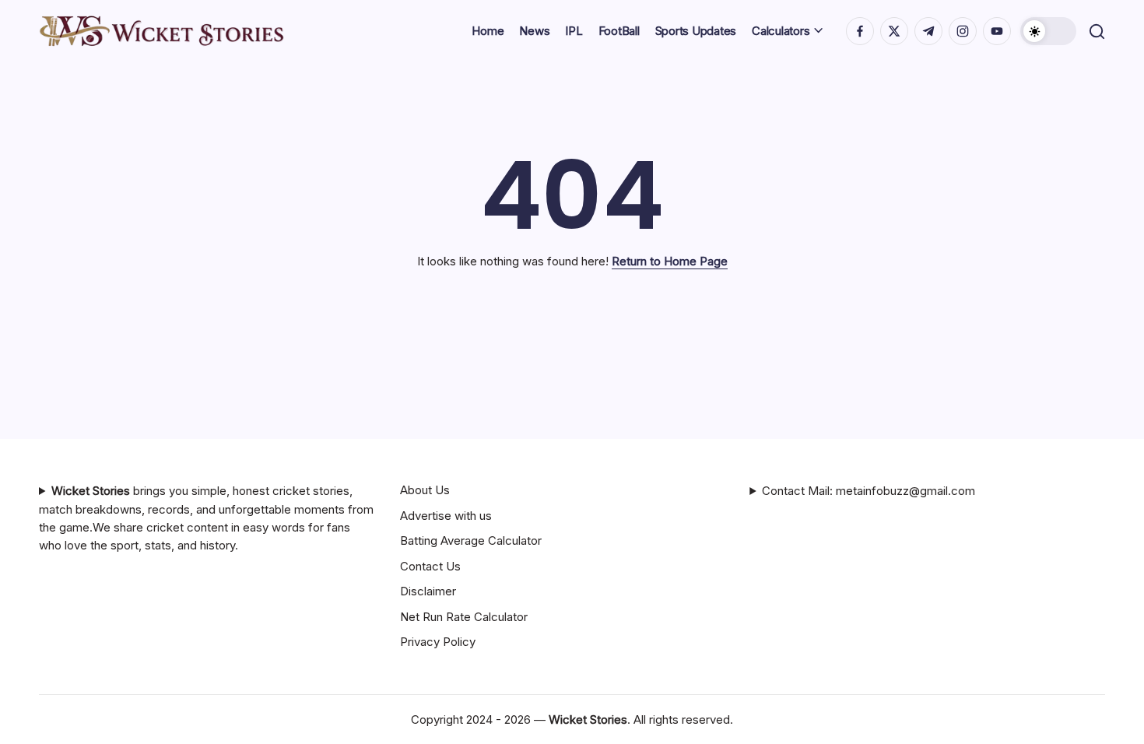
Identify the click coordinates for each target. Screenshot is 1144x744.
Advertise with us (446, 515)
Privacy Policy (437, 641)
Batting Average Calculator (471, 540)
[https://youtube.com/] (997, 31)
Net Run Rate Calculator (464, 616)
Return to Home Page (670, 261)
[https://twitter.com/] (894, 31)
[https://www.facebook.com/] (860, 31)
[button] (1048, 31)
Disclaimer (428, 591)
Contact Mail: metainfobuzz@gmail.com (868, 490)
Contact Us (430, 566)
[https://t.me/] (928, 31)
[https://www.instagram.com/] (963, 31)
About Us (425, 490)
